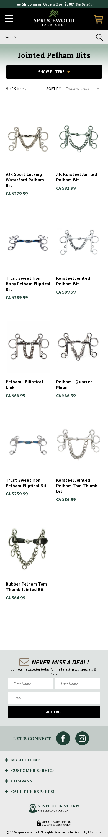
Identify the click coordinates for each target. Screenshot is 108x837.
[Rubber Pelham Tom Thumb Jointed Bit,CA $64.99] (28, 548)
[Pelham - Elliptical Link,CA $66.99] (28, 346)
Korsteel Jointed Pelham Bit (73, 280)
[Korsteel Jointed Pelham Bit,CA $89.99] (78, 242)
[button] (54, 72)
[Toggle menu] (9, 19)
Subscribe (54, 712)
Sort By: (53, 88)
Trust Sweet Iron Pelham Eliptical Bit (26, 482)
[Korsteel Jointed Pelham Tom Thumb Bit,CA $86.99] (78, 444)
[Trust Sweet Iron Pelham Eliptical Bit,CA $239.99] (28, 444)
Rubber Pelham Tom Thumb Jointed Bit (26, 586)
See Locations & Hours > (53, 811)
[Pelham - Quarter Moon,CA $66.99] (78, 346)
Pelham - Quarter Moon (74, 384)
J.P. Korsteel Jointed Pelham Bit (76, 177)
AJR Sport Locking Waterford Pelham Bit (25, 179)
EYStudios (94, 832)
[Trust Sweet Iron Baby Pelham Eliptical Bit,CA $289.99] (28, 242)
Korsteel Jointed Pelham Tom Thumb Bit (76, 485)
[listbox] (82, 88)
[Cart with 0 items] (98, 19)
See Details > (85, 4)
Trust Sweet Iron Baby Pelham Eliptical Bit (28, 283)
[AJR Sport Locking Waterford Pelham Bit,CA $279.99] (28, 139)
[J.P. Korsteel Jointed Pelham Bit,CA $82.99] (78, 139)
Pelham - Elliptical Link (24, 384)
